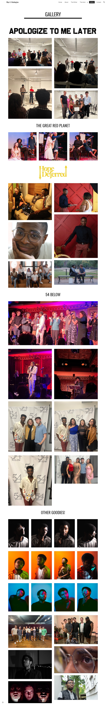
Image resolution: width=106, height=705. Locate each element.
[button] (104, 2)
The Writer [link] (74, 2)
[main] (53, 15)
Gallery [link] (92, 2)
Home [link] (60, 2)
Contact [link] (99, 2)
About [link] (66, 2)
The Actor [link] (83, 2)
